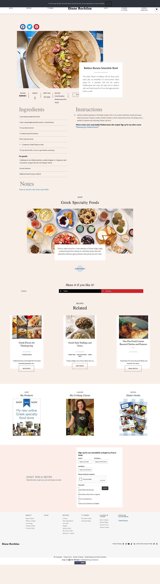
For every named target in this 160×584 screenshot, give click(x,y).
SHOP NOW (80, 269)
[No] (158, 4)
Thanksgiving (27, 354)
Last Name (81, 466)
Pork (90, 354)
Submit (105, 488)
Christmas (71, 354)
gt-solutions (94, 560)
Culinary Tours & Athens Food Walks (88, 503)
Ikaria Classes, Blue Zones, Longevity (89, 494)
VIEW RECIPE (26, 368)
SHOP (46, 515)
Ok (109, 3)
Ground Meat (82, 354)
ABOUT (29, 515)
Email (80, 458)
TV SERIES (85, 515)
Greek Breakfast (59, 96)
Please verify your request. (86, 474)
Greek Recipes (123, 520)
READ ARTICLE (133, 368)
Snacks (57, 102)
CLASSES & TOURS (104, 516)
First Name (97, 458)
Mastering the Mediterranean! (87, 127)
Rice (80, 356)
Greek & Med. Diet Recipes (86, 490)
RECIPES (66, 515)
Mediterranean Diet (60, 99)
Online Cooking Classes (85, 499)
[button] (156, 9)
